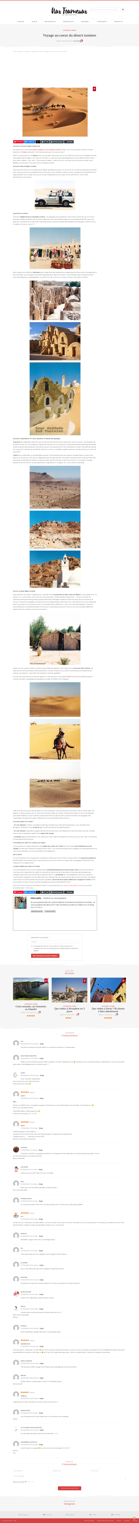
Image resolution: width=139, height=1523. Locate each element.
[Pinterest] (76, 921)
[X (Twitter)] (50, 921)
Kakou (23, 1306)
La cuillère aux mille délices (31, 1427)
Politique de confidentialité (105, 1520)
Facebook (71, 1515)
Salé (33, 21)
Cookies (119, 1520)
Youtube (48, 1515)
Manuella (76, 41)
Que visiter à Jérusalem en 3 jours (69, 1010)
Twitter (94, 1515)
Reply (42, 1044)
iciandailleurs (26, 1198)
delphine (24, 1277)
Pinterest (116, 1515)
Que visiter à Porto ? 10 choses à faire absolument (108, 1010)
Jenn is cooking (26, 1361)
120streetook (25, 1344)
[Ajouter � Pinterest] (94, 89)
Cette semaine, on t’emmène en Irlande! (31, 1008)
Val (22, 1248)
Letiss (23, 1073)
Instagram (24, 1515)
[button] (123, 10)
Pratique (101, 21)
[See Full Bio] (42, 907)
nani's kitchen (26, 1292)
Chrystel (24, 1147)
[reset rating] (25, 1481)
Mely (22, 1181)
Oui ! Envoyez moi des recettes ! (45, 956)
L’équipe (134, 1520)
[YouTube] (89, 921)
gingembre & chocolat (29, 1442)
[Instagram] (63, 921)
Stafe (14, 1520)
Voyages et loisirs (69, 30)
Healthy (117, 21)
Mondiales (67, 21)
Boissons (85, 21)
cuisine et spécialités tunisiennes (74, 885)
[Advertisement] (69, 70)
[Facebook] (37, 921)
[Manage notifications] (134, 1518)
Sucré (20, 21)
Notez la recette (18, 1482)
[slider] (31, 1016)
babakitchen (25, 1410)
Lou (22, 1041)
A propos (126, 1520)
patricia (24, 1233)
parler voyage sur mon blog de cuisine (46, 150)
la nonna (24, 1262)
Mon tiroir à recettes (28, 1056)
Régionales (49, 21)
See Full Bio (36, 907)
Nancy (23, 1096)
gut (22, 1216)
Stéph (23, 1125)
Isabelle (24, 1396)
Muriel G (24, 1326)
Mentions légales (89, 1520)
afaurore (24, 1167)
